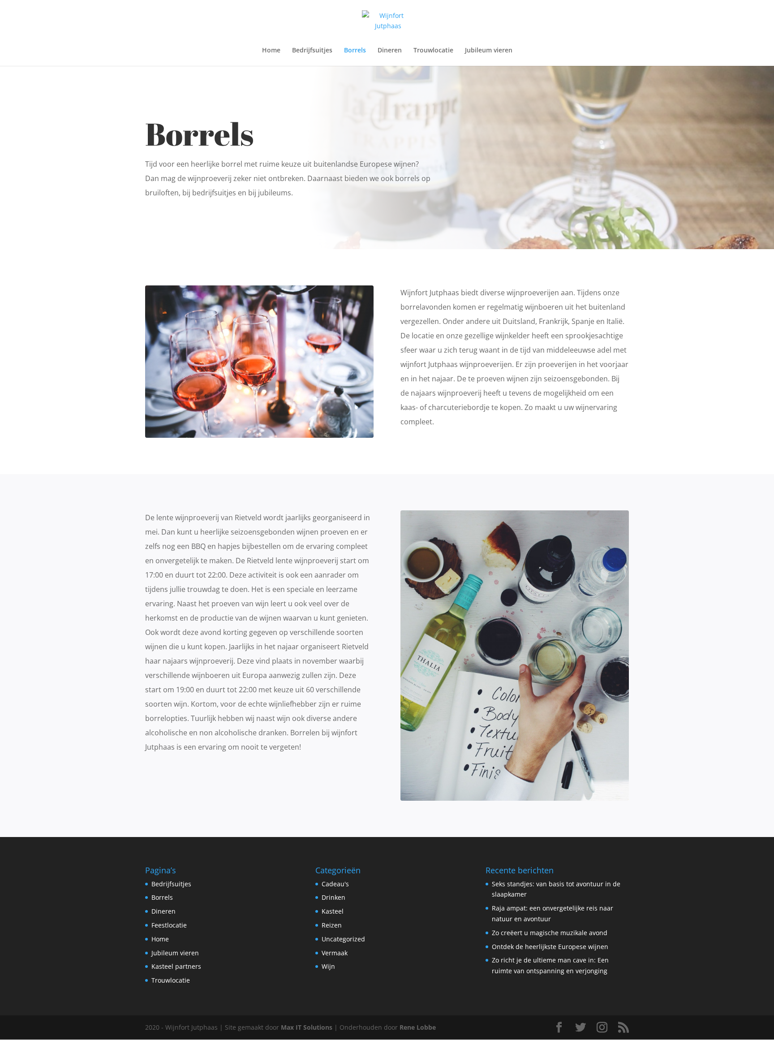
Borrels (355, 50)
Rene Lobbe (418, 1027)
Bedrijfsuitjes (312, 50)
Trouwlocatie (433, 50)
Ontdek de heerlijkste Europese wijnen (550, 946)
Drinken (333, 897)
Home (271, 50)
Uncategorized (343, 939)
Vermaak (335, 953)
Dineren (390, 50)
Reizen (332, 925)
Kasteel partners (176, 966)
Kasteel (333, 911)
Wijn (328, 966)
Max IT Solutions (306, 1027)
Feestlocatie (169, 925)
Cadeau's (335, 884)
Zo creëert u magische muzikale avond (549, 932)
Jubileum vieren (488, 50)
